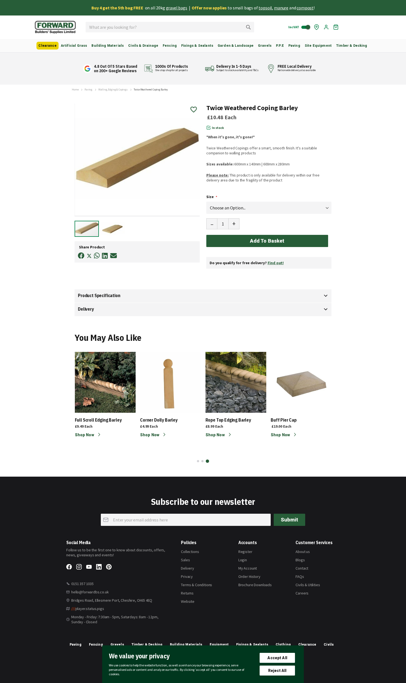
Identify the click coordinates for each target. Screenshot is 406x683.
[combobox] (170, 27)
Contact (302, 568)
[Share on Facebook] (81, 255)
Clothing (283, 644)
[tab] (203, 296)
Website (187, 601)
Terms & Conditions (196, 584)
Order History (249, 576)
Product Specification (99, 295)
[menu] (203, 45)
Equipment (219, 644)
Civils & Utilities (308, 584)
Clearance (307, 644)
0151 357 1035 (82, 583)
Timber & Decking (147, 644)
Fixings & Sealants (252, 644)
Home (75, 89)
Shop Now (85, 435)
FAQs (300, 576)
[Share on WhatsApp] (97, 255)
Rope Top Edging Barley (228, 420)
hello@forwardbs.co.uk (90, 591)
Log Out (326, 27)
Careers (302, 593)
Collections (190, 551)
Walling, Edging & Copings (113, 89)
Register (245, 551)
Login (242, 559)
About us (303, 551)
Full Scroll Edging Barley (98, 420)
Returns (187, 593)
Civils (329, 644)
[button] (113, 228)
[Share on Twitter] (89, 256)
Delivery (86, 309)
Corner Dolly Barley (159, 420)
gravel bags (176, 8)
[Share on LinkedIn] (105, 255)
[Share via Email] (113, 255)
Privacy (187, 576)
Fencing (96, 644)
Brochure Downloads (255, 584)
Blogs (300, 559)
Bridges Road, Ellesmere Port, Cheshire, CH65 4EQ (111, 600)
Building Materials (186, 644)
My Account (247, 568)
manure (281, 8)
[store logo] (55, 27)
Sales (185, 559)
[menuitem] (47, 46)
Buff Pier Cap (284, 420)
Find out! (276, 262)
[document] (203, 664)
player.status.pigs (87, 608)
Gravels (117, 644)
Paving (88, 89)
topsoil (265, 8)
